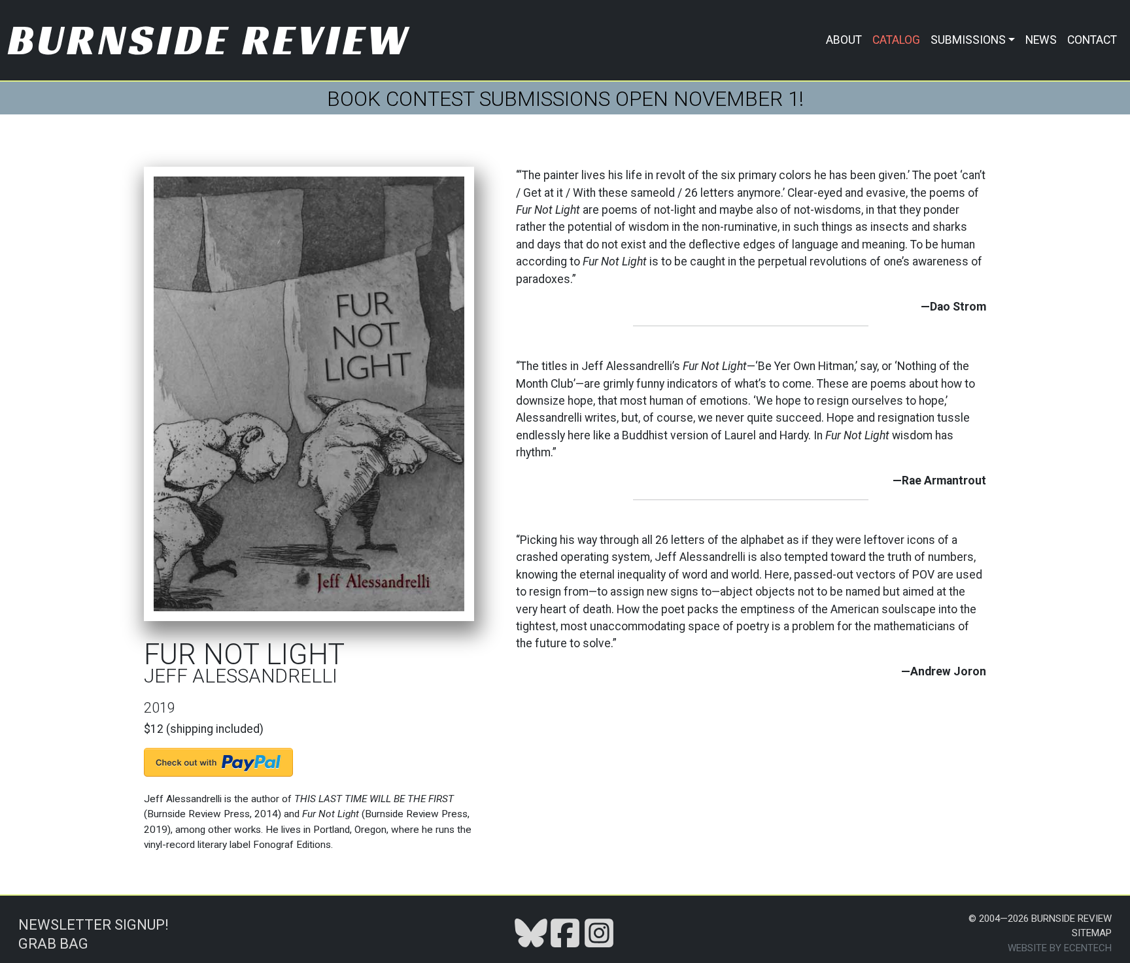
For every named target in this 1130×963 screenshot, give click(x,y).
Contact (1092, 39)
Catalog (896, 39)
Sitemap (1092, 933)
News (1041, 39)
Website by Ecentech (1060, 948)
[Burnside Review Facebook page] (565, 932)
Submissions (968, 39)
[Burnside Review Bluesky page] (531, 932)
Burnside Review (209, 39)
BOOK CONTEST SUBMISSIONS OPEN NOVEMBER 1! (565, 99)
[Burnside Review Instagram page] (599, 932)
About (844, 39)
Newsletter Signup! (93, 925)
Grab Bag (53, 944)
